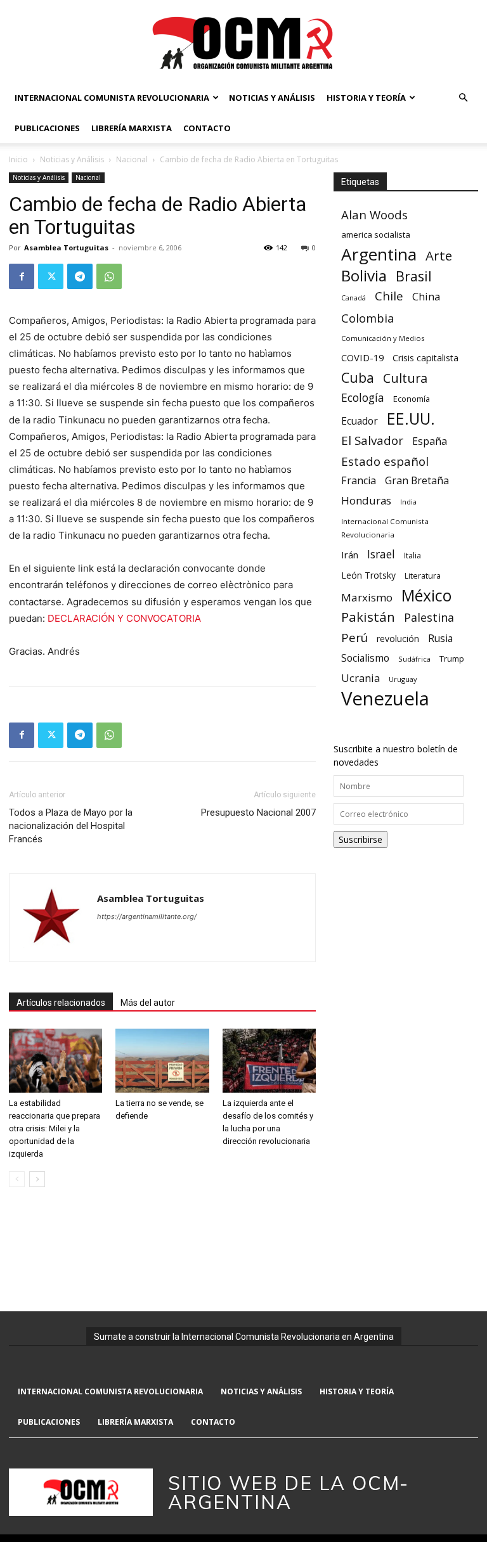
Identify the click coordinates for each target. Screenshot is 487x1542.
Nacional (132, 159)
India (408, 501)
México (426, 595)
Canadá (353, 297)
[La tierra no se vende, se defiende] (162, 1061)
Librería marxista (131, 128)
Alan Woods (374, 214)
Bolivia (364, 275)
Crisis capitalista (425, 358)
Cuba (357, 377)
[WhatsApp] (109, 276)
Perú (354, 637)
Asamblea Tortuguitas (66, 247)
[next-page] (37, 1179)
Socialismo (365, 658)
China (426, 297)
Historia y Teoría (366, 97)
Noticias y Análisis (272, 97)
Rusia (440, 638)
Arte (438, 255)
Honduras (366, 500)
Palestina (429, 617)
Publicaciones (47, 128)
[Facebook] (21, 276)
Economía (411, 398)
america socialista (375, 234)
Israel (381, 554)
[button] (463, 98)
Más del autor (147, 1003)
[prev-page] (17, 1179)
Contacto (207, 128)
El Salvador (372, 440)
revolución (398, 639)
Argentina (379, 254)
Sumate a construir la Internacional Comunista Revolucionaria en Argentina (244, 1337)
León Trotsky (368, 575)
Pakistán (368, 617)
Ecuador (359, 421)
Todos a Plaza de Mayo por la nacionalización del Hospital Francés (71, 826)
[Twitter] (50, 276)
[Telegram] (80, 276)
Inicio (18, 159)
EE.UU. (411, 418)
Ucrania (360, 678)
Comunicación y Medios (382, 338)
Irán (349, 554)
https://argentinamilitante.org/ (147, 916)
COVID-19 (362, 357)
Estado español (385, 461)
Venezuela (385, 698)
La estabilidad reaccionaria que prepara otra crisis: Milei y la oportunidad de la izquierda (54, 1128)
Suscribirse (360, 839)
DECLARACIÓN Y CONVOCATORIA (124, 618)
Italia (412, 555)
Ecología (362, 397)
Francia (358, 480)
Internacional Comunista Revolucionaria (112, 97)
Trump (451, 658)
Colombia (367, 317)
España (429, 441)
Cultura (405, 378)
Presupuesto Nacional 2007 (258, 812)
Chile (389, 295)
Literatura (423, 575)
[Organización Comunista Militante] (243, 42)
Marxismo (367, 597)
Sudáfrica (414, 659)
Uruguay (403, 679)
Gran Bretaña (417, 480)
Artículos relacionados (60, 1003)
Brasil (414, 276)
